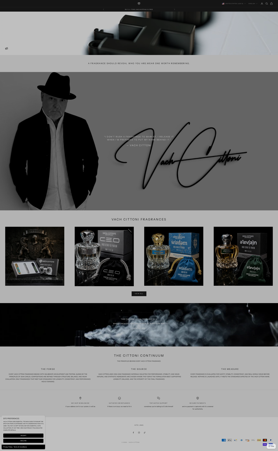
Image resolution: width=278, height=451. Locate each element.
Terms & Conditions (20, 447)
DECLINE (23, 441)
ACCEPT (23, 436)
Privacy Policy (7, 447)
